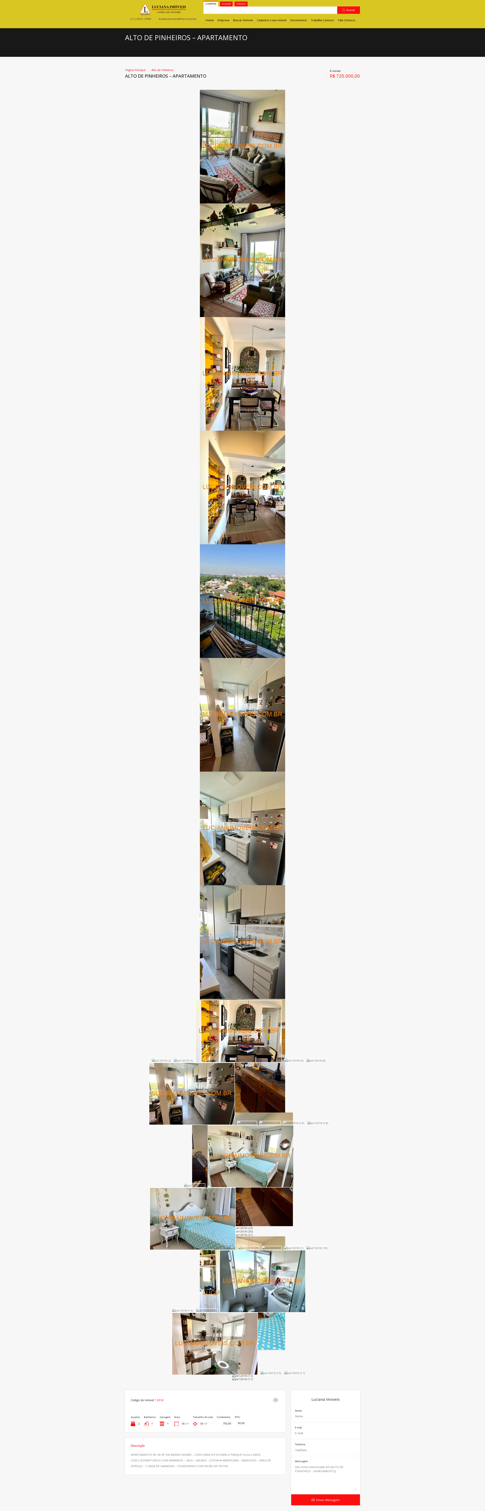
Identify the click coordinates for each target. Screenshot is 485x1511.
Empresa (223, 20)
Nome (298, 1410)
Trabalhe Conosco (322, 20)
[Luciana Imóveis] (163, 14)
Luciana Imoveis (325, 1399)
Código (241, 3)
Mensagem (301, 1461)
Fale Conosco (346, 20)
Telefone (300, 1444)
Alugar (226, 3)
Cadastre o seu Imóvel (271, 20)
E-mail (298, 1427)
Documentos (298, 20)
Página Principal (135, 70)
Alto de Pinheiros (162, 70)
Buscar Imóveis (243, 20)
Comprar (210, 3)
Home (210, 20)
